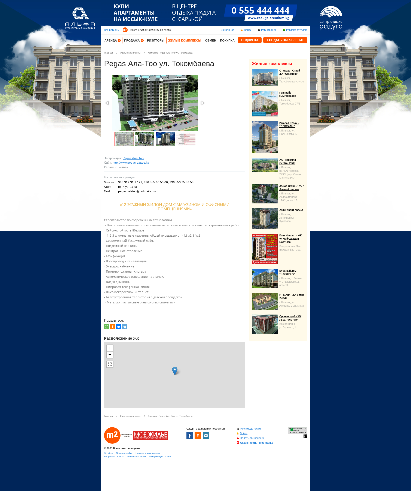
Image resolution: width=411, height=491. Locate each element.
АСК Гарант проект (291, 210)
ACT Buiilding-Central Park (288, 161)
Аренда (110, 40)
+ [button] (110, 348)
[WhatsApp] (106, 326)
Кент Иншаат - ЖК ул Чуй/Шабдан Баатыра (290, 238)
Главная (108, 52)
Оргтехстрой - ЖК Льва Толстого (290, 318)
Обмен (210, 40)
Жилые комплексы (184, 40)
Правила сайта (124, 453)
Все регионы (111, 29)
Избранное (227, 29)
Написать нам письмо (148, 453)
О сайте (108, 453)
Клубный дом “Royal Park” (287, 272)
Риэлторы (155, 40)
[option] (205, 13)
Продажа (132, 40)
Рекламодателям (296, 29)
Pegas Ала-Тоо (133, 158)
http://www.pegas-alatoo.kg (131, 162)
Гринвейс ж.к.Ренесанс (287, 94)
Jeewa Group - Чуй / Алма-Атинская (291, 188)
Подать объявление (252, 438)
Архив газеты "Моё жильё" (257, 442)
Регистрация (269, 29)
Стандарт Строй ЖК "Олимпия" (289, 72)
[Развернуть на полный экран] (110, 364)
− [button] (110, 354)
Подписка (249, 40)
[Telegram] (124, 326)
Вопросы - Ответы (114, 456)
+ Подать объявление (285, 40)
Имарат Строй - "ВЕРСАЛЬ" (289, 125)
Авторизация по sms (160, 456)
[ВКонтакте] (118, 326)
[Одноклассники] (112, 326)
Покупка (227, 40)
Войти (248, 29)
